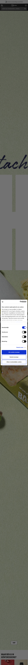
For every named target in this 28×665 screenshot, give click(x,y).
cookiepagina (19, 321)
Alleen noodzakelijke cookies (14, 362)
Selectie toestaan (14, 357)
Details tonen (19, 347)
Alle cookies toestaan (14, 352)
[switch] (24, 332)
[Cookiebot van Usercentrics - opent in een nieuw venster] (20, 302)
